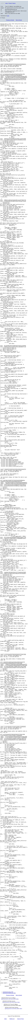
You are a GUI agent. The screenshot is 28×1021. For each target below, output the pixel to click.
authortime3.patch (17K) (8, 991)
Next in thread (19, 20)
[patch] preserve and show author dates (10, 999)
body (8, 15)
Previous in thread (10, 20)
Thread (10, 3)
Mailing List (12, 1018)
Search (13, 3)
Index (6, 3)
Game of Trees (20, 1018)
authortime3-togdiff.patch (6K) (9, 993)
